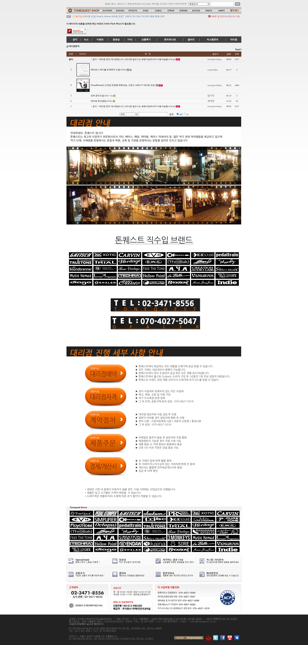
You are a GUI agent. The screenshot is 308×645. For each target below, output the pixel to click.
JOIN (170, 4)
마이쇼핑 (146, 4)
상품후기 (146, 39)
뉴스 (86, 39)
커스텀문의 (212, 39)
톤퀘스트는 (110, 4)
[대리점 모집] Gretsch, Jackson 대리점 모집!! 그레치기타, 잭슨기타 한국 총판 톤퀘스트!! (124, 16)
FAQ (130, 39)
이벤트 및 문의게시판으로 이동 (225, 16)
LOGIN (163, 4)
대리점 (233, 39)
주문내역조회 (133, 4)
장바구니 (121, 4)
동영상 (116, 39)
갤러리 (191, 39)
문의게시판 (170, 39)
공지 (75, 39)
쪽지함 (155, 4)
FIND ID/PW (181, 4)
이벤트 (100, 39)
